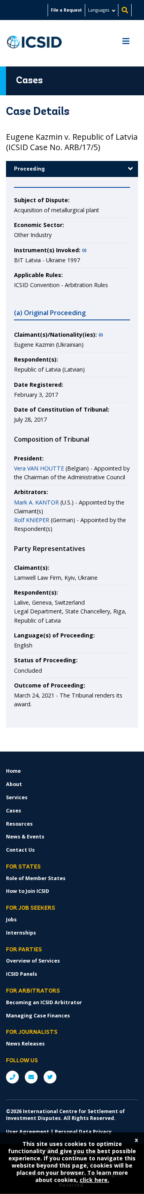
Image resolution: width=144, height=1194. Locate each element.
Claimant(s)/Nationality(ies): (55, 334)
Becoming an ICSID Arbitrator (44, 1002)
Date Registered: (38, 384)
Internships (21, 932)
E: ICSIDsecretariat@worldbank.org (31, 1077)
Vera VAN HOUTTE (39, 468)
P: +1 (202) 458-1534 (12, 1077)
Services (17, 797)
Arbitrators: (31, 492)
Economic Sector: (39, 225)
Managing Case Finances (38, 1015)
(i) (84, 250)
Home (13, 771)
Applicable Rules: (38, 275)
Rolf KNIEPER (31, 520)
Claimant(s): (31, 567)
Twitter (50, 1077)
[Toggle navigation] (126, 43)
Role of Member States (36, 878)
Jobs (11, 919)
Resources (19, 823)
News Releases (25, 1043)
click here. (94, 1180)
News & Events (25, 836)
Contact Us (20, 849)
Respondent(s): (36, 359)
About (14, 784)
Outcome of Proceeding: (49, 685)
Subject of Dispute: (42, 200)
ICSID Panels (21, 974)
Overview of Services (33, 960)
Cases (13, 810)
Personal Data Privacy (83, 1131)
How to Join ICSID (27, 891)
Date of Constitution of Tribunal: (61, 409)
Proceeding (29, 169)
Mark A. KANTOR (36, 502)
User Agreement (27, 1131)
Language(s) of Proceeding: (54, 635)
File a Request (66, 10)
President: (29, 458)
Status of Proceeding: (46, 660)
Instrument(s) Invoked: (47, 250)
